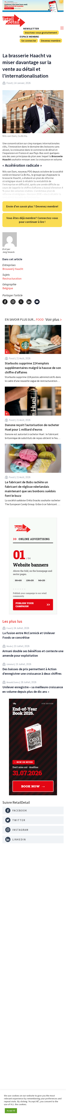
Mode (9, 646)
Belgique (7, 288)
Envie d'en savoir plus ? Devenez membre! (32, 206)
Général (10, 664)
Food (9, 83)
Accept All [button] (11, 1110)
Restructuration (11, 278)
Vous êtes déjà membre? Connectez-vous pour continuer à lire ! (32, 220)
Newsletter (31, 28)
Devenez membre (50, 40)
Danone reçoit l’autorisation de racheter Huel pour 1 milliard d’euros (32, 427)
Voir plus (52, 319)
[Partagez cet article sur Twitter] (21, 301)
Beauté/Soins (13, 682)
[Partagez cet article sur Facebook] (5, 301)
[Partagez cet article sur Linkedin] (29, 301)
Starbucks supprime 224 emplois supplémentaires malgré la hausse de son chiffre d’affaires (33, 367)
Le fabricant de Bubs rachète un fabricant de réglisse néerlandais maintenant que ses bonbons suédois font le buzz (30, 489)
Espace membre (29, 36)
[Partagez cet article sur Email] (37, 301)
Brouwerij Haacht (12, 269)
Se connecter (28, 40)
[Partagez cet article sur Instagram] (13, 301)
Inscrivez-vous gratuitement (41, 32)
